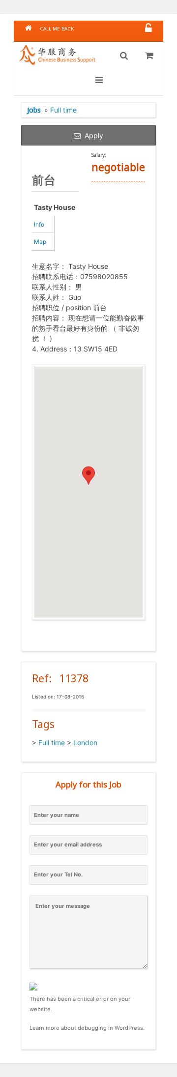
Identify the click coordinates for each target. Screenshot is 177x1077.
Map (40, 241)
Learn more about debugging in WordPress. (87, 1027)
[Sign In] (148, 29)
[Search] (124, 56)
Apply (92, 135)
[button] (88, 483)
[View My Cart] (149, 56)
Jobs (34, 110)
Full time (63, 110)
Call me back (57, 29)
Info (39, 224)
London (85, 742)
